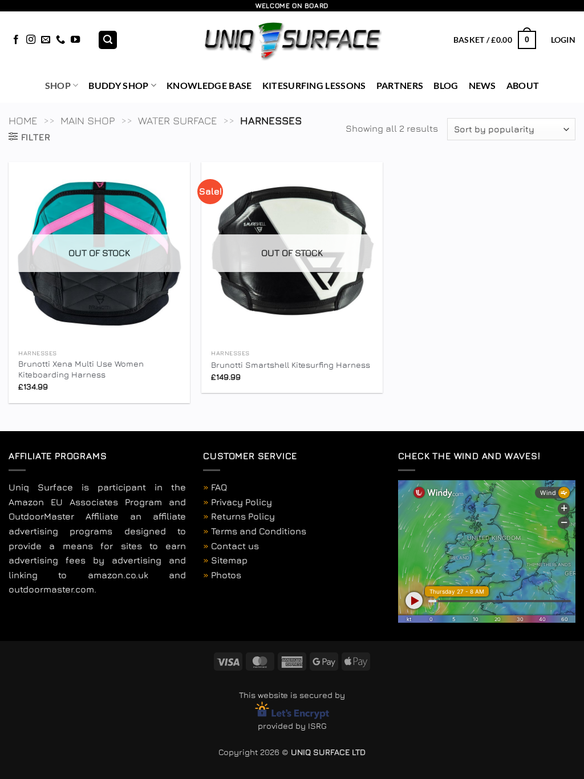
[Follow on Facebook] (16, 40)
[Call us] (60, 40)
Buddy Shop (118, 85)
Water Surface (177, 120)
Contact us (235, 546)
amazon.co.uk (118, 575)
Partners (400, 85)
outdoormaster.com (51, 589)
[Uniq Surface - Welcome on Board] (292, 40)
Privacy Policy (241, 502)
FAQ (219, 487)
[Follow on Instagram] (30, 40)
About (523, 85)
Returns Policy (243, 516)
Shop (58, 85)
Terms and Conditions (258, 531)
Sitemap (229, 560)
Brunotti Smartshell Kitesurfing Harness (290, 365)
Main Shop (87, 120)
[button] (108, 40)
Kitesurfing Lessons (314, 85)
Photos (226, 575)
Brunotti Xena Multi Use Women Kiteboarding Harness (81, 369)
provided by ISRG (292, 726)
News (482, 85)
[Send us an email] (45, 40)
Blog (445, 85)
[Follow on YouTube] (75, 40)
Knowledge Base (209, 85)
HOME (23, 120)
